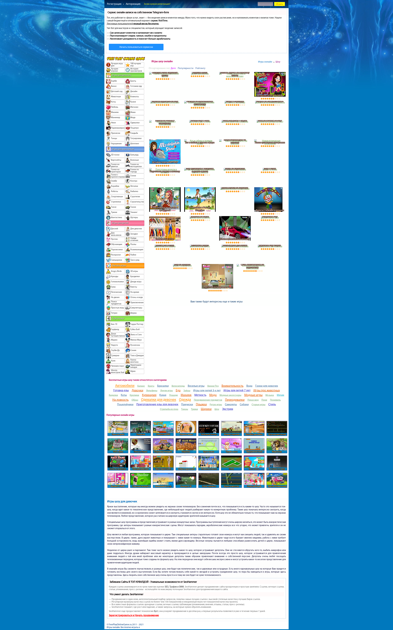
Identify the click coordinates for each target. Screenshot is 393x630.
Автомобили (124, 385)
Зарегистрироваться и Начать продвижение (134, 615)
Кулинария (149, 395)
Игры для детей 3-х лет (207, 390)
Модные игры (253, 395)
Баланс (141, 385)
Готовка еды (121, 390)
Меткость (200, 395)
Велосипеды (178, 385)
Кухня (162, 395)
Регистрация (114, 3)
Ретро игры (216, 404)
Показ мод (253, 399)
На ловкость (120, 399)
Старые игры (258, 404)
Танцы (184, 409)
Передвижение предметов (208, 399)
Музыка (269, 395)
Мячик (280, 395)
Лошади (173, 395)
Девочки (137, 390)
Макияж (186, 395)
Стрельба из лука (169, 409)
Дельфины (151, 390)
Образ (135, 399)
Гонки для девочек (266, 385)
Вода (249, 385)
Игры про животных (266, 390)
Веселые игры (196, 385)
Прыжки (201, 404)
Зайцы (186, 390)
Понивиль (275, 399)
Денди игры (166, 390)
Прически (187, 404)
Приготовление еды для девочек (157, 404)
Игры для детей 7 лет (237, 390)
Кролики (134, 395)
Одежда (185, 399)
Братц (151, 385)
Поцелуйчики (125, 404)
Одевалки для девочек (158, 399)
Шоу (216, 409)
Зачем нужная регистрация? (157, 4)
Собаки (244, 404)
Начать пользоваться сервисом (136, 46)
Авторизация (133, 3)
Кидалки (113, 395)
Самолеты (231, 404)
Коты (124, 395)
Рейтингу (200, 68)
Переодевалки (235, 399)
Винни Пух (213, 385)
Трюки (194, 409)
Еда (178, 390)
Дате (173, 68)
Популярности (185, 68)
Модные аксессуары (230, 395)
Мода (213, 395)
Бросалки (163, 385)
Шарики (206, 409)
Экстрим (227, 409)
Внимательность (232, 385)
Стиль (272, 404)
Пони (264, 399)
